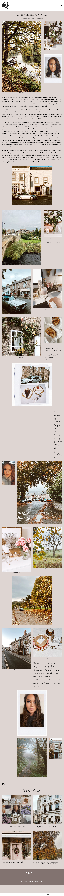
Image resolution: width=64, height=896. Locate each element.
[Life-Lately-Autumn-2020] (32, 185)
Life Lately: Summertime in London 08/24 (14, 826)
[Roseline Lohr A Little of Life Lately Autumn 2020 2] (8, 473)
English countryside (12, 124)
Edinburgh (34, 97)
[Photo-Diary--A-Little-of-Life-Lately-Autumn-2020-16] (16, 648)
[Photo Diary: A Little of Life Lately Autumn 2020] (47, 547)
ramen (24, 112)
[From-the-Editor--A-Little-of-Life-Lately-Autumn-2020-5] (53, 35)
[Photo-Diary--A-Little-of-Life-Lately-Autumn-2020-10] (32, 757)
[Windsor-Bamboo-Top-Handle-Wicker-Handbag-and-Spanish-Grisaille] (16, 549)
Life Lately (31, 18)
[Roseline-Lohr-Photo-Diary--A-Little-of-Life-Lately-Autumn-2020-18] (32, 713)
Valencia (22, 97)
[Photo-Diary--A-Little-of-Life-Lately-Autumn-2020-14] (47, 642)
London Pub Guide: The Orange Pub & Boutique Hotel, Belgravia (47, 827)
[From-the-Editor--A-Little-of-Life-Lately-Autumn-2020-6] (21, 56)
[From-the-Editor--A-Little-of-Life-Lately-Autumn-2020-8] (53, 223)
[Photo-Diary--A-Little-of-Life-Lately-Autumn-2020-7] (53, 330)
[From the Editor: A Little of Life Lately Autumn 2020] (47, 288)
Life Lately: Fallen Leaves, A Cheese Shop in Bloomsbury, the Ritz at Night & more (45, 862)
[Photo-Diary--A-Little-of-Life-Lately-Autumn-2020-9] (32, 384)
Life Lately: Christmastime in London (13, 862)
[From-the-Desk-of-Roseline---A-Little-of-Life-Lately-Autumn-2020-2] (21, 237)
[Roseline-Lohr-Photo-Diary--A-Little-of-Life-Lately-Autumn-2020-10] (53, 68)
